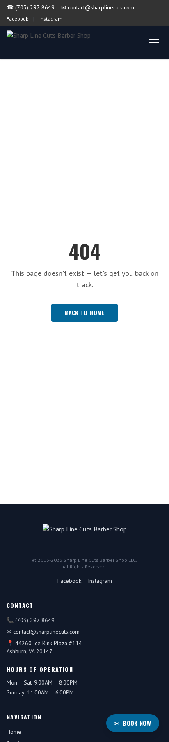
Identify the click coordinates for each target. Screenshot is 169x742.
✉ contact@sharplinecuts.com (97, 7)
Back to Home (84, 312)
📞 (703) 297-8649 (31, 620)
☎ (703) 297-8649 (31, 7)
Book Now (132, 723)
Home (14, 731)
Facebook (17, 19)
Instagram (50, 19)
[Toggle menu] (154, 43)
